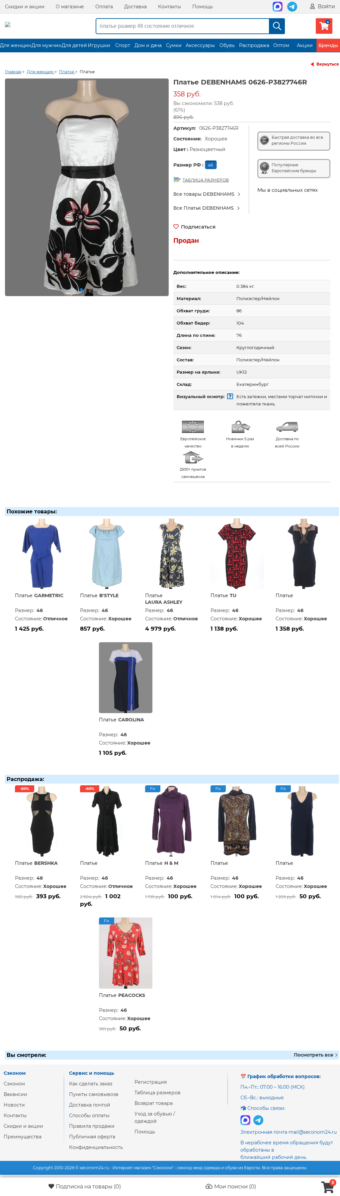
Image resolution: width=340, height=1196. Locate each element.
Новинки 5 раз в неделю (240, 442)
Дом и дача (148, 45)
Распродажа (254, 45)
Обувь (227, 45)
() (88, 1186)
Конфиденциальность (96, 1147)
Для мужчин (46, 45)
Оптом (281, 45)
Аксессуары (200, 45)
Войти (325, 6)
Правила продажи (92, 1126)
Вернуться (327, 64)
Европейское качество (193, 442)
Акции (305, 45)
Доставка (135, 7)
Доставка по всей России (287, 442)
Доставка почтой (89, 1105)
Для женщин (15, 45)
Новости (14, 1105)
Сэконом (14, 1084)
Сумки (174, 45)
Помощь (202, 7)
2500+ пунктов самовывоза (193, 473)
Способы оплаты (89, 1115)
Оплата (104, 7)
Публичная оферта (92, 1137)
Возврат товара (153, 1103)
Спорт (122, 45)
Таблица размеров (157, 1093)
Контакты (169, 7)
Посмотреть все (314, 1055)
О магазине (70, 7)
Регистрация (150, 1082)
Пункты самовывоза (93, 1094)
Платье (24, 595)
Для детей (74, 45)
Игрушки (99, 45)
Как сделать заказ (90, 1084)
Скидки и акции (24, 7)
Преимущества (23, 1137)
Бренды (328, 45)
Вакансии (15, 1094)
